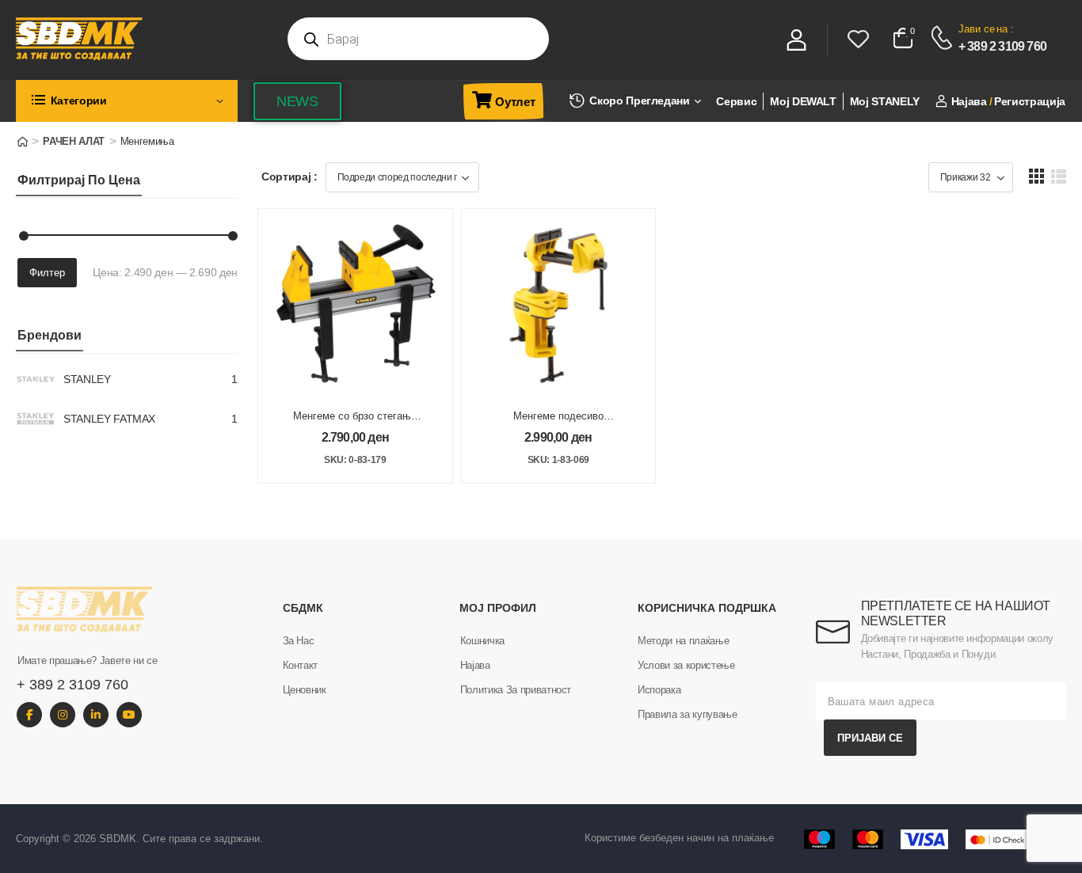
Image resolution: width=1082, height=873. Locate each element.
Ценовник (304, 690)
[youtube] (129, 714)
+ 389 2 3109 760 (1002, 46)
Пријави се (870, 738)
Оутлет (515, 101)
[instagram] (62, 714)
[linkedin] (96, 714)
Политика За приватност (515, 690)
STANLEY (87, 379)
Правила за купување (687, 714)
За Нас (298, 641)
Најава (475, 665)
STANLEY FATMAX (109, 418)
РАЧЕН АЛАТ (74, 141)
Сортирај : (289, 176)
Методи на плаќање (683, 641)
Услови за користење (686, 665)
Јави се (976, 29)
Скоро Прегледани (639, 100)
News (297, 101)
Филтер (47, 273)
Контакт (300, 665)
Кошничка (482, 641)
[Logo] (142, 38)
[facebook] (29, 714)
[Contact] (943, 38)
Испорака (659, 690)
